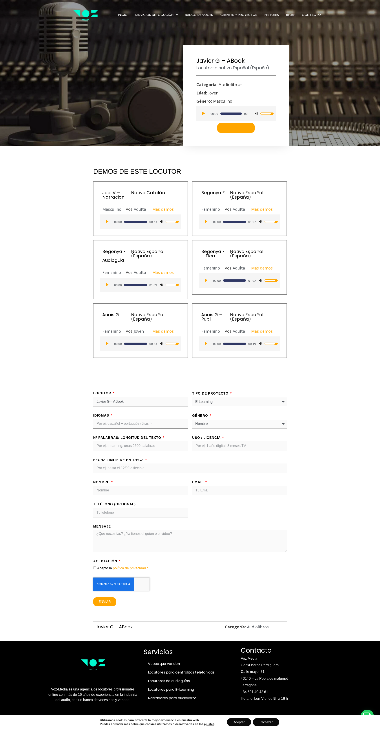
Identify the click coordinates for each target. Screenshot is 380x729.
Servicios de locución (154, 14)
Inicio (123, 14)
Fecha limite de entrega (119, 460)
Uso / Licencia (207, 437)
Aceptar (239, 722)
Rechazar (266, 722)
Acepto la (122, 568)
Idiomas (101, 415)
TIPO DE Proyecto (211, 393)
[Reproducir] (203, 114)
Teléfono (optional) (114, 504)
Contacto (311, 14)
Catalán (155, 193)
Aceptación (105, 561)
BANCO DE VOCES (199, 14)
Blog (290, 14)
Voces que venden (164, 663)
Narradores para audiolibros (172, 698)
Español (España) (251, 68)
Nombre (102, 482)
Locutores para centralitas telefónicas (181, 672)
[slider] (231, 114)
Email (198, 482)
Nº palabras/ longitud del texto (127, 437)
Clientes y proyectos (238, 14)
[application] (236, 114)
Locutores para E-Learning (171, 689)
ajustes (209, 724)
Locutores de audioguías (169, 680)
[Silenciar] (256, 113)
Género (200, 415)
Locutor (102, 393)
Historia (272, 14)
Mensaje (102, 526)
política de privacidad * (130, 568)
